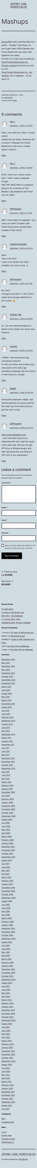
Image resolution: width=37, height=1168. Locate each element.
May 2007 (5, 871)
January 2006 (7, 925)
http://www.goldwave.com (13, 435)
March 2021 (6, 687)
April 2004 (5, 997)
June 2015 (5, 714)
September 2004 (8, 979)
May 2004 (5, 993)
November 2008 (8, 809)
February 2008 (7, 840)
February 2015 (7, 717)
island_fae (15, 314)
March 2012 (6, 738)
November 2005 (8, 932)
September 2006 (8, 898)
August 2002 (6, 1065)
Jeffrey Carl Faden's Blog (18, 1154)
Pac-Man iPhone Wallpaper (18, 646)
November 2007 (8, 850)
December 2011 (7, 745)
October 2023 (7, 676)
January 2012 (7, 741)
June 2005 (5, 949)
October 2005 (7, 935)
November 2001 (8, 1095)
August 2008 (6, 819)
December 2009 (8, 792)
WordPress (23, 1159)
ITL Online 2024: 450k (10, 619)
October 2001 (7, 1099)
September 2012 (8, 734)
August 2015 (6, 707)
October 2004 (7, 976)
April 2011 (5, 755)
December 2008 (8, 806)
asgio (13, 388)
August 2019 (6, 693)
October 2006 (7, 894)
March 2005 (6, 959)
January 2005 (7, 966)
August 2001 (6, 1105)
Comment (6, 483)
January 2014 (7, 724)
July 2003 (5, 1027)
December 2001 (8, 1092)
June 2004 (5, 990)
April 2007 (5, 874)
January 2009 (7, 802)
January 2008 (7, 843)
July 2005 (5, 945)
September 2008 (8, 816)
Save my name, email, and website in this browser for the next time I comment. (20, 546)
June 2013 (5, 728)
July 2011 (5, 748)
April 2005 (5, 956)
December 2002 (8, 1051)
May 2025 (5, 663)
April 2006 (5, 915)
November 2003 (8, 1014)
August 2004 (6, 983)
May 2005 (5, 952)
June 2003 (5, 1031)
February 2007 (7, 881)
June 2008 (5, 826)
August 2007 (6, 860)
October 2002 (7, 1058)
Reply (3, 155)
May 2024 (5, 670)
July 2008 (5, 823)
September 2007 (8, 857)
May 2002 (5, 1075)
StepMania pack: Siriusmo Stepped (15, 623)
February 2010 (7, 785)
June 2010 (5, 775)
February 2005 (7, 962)
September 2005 (8, 939)
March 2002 (6, 1082)
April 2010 (5, 779)
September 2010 (8, 768)
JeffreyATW (8, 98)
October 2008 (7, 813)
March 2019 (6, 700)
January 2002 (7, 1088)
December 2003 (8, 1010)
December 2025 (8, 659)
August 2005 (6, 942)
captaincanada (18, 244)
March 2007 (6, 877)
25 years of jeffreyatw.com (12, 612)
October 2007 (7, 854)
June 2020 (5, 690)
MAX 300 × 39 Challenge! (12, 616)
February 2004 (7, 1003)
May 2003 (5, 1034)
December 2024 (8, 666)
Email (4, 520)
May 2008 (5, 830)
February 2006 (7, 922)
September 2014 (8, 721)
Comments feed (8, 1139)
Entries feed (6, 1135)
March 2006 (6, 918)
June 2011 (5, 751)
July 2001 (5, 1109)
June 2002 (5, 1071)
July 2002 (5, 1068)
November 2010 (8, 762)
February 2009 (7, 799)
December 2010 (8, 758)
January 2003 (7, 1048)
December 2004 (8, 969)
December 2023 (8, 673)
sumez (13, 346)
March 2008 (6, 836)
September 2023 (8, 680)
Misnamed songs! (17, 636)
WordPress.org (7, 1142)
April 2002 (5, 1078)
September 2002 (8, 1061)
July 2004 (5, 986)
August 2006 (6, 901)
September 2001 (8, 1102)
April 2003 (5, 1037)
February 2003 (7, 1044)
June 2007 (5, 867)
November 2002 (8, 1054)
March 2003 (6, 1041)
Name (4, 507)
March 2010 (6, 782)
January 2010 (7, 789)
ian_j (12, 121)
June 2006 (5, 908)
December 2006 (8, 888)
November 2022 (8, 683)
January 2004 (7, 1007)
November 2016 (8, 704)
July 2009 (5, 796)
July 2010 (5, 772)
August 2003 (6, 1024)
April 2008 (5, 833)
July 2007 (5, 864)
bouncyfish (6, 42)
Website (4, 533)
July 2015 (5, 711)
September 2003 (8, 1020)
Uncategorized (7, 1122)
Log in (4, 1132)
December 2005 (8, 928)
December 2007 (8, 847)
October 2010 (7, 765)
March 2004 (6, 1000)
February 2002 (7, 1085)
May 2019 (5, 697)
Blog (15, 100)
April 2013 (5, 731)
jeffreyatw (15, 208)
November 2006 (8, 891)
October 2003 (7, 1017)
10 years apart (7, 609)
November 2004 (8, 973)
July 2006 (5, 905)
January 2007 (7, 884)
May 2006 (5, 911)
